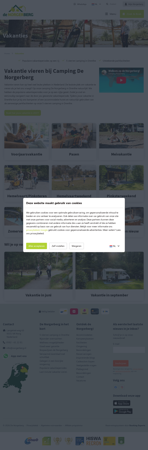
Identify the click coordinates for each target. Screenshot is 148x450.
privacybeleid (32, 229)
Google (44, 229)
